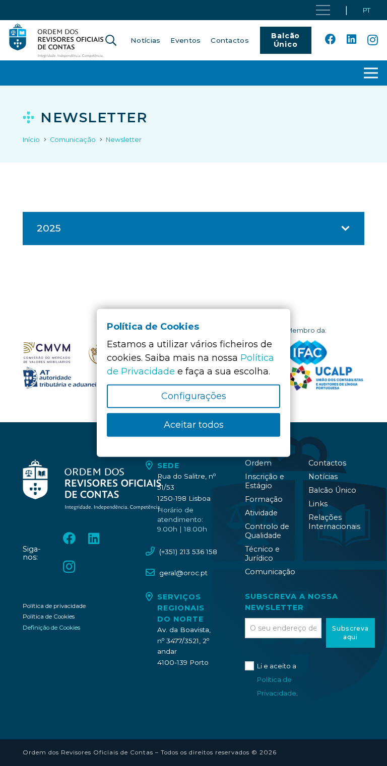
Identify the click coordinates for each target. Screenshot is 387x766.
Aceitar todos (194, 424)
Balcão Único (332, 490)
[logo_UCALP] (325, 378)
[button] (111, 40)
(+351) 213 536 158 (188, 552)
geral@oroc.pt (183, 573)
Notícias (323, 476)
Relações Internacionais (334, 522)
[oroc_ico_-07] (47, 352)
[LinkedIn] (351, 39)
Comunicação (270, 571)
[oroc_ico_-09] (62, 378)
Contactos (327, 463)
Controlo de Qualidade (267, 531)
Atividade (261, 512)
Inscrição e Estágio (264, 481)
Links (318, 503)
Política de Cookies (49, 616)
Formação (264, 499)
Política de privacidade (54, 605)
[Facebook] (330, 39)
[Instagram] (372, 40)
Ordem (258, 463)
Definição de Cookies (51, 627)
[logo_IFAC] (307, 352)
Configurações (193, 396)
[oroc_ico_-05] (56, 40)
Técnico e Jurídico (262, 554)
